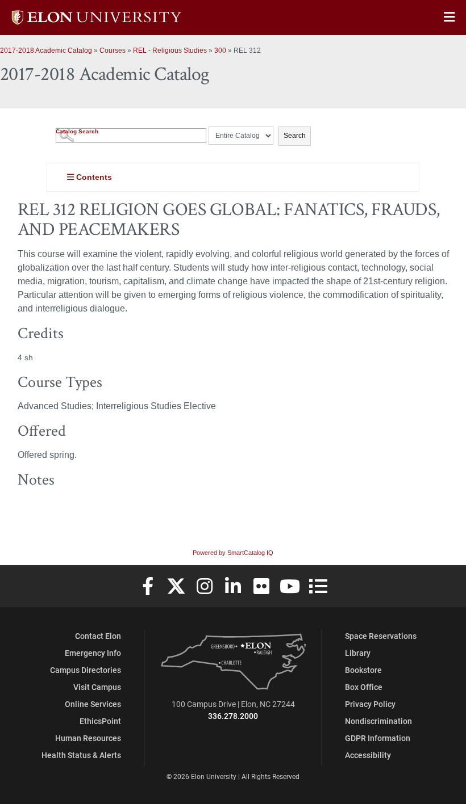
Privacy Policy (370, 703)
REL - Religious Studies (170, 50)
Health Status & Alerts (81, 755)
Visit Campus (97, 686)
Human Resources (88, 738)
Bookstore (363, 669)
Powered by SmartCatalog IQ (233, 552)
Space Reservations (381, 635)
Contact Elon (98, 635)
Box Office (363, 686)
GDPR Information (377, 738)
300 (220, 50)
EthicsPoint (100, 720)
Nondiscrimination (378, 720)
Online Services (93, 703)
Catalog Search (77, 131)
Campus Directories (85, 669)
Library (358, 652)
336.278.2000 (233, 715)
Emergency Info (93, 652)
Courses (112, 50)
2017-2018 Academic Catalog (46, 50)
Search (295, 136)
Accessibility (368, 755)
